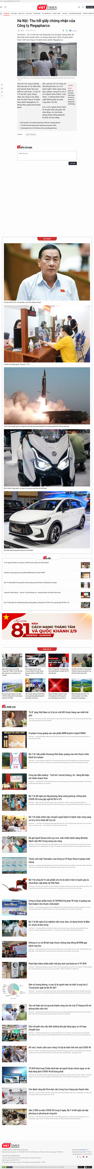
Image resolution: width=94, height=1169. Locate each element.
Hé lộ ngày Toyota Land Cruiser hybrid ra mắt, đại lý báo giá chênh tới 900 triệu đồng (34, 672)
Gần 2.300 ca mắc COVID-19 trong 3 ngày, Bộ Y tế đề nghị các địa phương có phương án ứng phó (58, 1112)
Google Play (88, 1167)
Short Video (57, 13)
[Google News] (73, 30)
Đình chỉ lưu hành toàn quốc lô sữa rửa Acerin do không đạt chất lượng (71, 97)
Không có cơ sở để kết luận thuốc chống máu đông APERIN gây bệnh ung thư (58, 944)
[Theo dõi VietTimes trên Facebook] (77, 1157)
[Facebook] (63, 30)
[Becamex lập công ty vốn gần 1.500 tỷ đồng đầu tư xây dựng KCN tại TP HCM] (12, 685)
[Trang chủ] (1, 13)
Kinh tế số (21, 13)
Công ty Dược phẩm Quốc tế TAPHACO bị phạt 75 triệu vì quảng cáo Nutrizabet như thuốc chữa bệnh (60, 902)
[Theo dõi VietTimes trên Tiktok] (86, 1157)
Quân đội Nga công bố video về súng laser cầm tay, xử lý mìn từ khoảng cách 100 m (57, 696)
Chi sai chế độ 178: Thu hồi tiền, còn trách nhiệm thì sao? (22, 302)
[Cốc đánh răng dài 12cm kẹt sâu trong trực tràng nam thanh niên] (14, 1096)
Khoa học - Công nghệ (33, 13)
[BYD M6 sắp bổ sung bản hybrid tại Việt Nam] (47, 519)
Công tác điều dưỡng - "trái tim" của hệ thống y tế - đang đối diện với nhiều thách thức (32, 592)
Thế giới (64, 13)
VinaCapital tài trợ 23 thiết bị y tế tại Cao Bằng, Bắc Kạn (38, 128)
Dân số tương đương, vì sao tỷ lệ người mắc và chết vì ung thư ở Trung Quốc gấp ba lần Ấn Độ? (58, 986)
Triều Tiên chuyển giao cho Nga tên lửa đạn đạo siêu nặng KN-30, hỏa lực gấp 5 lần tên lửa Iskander (36, 426)
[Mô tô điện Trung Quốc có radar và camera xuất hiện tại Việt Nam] (47, 457)
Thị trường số (46, 13)
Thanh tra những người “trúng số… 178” (17, 364)
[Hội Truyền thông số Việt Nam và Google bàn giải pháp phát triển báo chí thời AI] (35, 685)
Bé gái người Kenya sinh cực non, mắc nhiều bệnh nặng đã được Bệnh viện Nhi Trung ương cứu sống (58, 839)
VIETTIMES (47, 7)
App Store (81, 1167)
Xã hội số (6, 13)
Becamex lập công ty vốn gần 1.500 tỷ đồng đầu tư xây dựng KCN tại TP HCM (12, 696)
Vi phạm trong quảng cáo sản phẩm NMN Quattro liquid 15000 (24, 572)
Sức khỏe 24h (9, 707)
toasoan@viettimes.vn (82, 1149)
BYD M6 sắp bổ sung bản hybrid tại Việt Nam (18, 550)
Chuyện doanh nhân (74, 13)
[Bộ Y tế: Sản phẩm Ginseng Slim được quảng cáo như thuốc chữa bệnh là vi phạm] (85, 585)
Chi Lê (22, 30)
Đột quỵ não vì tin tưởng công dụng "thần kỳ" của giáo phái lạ (40, 122)
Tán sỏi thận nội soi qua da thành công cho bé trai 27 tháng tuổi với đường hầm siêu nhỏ (60, 1007)
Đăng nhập (90, 7)
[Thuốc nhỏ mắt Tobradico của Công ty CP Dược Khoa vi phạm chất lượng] (14, 865)
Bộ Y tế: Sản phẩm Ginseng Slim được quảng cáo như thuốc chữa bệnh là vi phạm (30, 582)
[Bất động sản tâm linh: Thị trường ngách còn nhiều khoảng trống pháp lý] (82, 685)
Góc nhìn (14, 13)
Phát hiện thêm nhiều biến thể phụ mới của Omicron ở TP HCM (57, 963)
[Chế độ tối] (83, 7)
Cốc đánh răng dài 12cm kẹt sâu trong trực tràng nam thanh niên (59, 1089)
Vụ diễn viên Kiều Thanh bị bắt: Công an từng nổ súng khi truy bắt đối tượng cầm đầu (82, 671)
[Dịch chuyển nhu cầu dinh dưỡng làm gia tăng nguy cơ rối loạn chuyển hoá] (14, 1033)
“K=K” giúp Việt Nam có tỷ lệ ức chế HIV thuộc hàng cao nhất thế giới (26, 563)
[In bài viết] (67, 30)
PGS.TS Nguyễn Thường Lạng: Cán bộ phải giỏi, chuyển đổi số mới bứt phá (58, 671)
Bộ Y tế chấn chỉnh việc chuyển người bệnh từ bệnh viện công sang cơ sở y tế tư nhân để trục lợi (60, 818)
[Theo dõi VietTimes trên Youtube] (83, 1157)
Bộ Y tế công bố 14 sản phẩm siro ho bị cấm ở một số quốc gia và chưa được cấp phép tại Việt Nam (59, 881)
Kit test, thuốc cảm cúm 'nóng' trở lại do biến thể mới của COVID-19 (60, 1047)
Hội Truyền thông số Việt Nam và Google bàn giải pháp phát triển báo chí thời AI (35, 696)
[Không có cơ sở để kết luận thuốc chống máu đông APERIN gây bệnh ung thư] (14, 949)
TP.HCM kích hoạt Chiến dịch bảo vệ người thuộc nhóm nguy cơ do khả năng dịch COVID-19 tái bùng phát (59, 1070)
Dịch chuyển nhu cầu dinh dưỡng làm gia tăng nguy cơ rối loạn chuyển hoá (57, 1028)
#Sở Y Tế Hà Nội (31, 134)
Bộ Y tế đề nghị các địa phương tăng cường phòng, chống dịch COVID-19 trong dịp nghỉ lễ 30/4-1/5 (36, 602)
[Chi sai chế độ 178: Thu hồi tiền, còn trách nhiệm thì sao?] (47, 271)
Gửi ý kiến (72, 163)
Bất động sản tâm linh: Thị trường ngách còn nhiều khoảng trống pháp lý (80, 696)
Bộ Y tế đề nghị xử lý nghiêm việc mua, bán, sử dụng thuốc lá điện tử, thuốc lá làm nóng (59, 923)
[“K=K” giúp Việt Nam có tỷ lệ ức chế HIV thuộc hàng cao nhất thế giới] (85, 565)
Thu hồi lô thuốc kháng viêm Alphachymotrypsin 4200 (38, 125)
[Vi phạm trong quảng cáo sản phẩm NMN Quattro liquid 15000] (85, 575)
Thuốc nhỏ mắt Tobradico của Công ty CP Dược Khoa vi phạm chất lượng (59, 860)
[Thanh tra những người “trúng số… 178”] (47, 333)
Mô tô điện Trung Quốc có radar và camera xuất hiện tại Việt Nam (25, 488)
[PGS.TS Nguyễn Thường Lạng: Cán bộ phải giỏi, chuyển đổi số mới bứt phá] (58, 660)
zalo (80, 1157)
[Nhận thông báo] (79, 7)
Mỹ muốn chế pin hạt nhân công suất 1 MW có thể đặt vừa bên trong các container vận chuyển (12, 672)
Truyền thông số (88, 13)
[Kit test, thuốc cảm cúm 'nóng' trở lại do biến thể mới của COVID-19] (14, 1054)
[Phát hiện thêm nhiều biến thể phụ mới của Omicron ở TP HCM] (14, 970)
